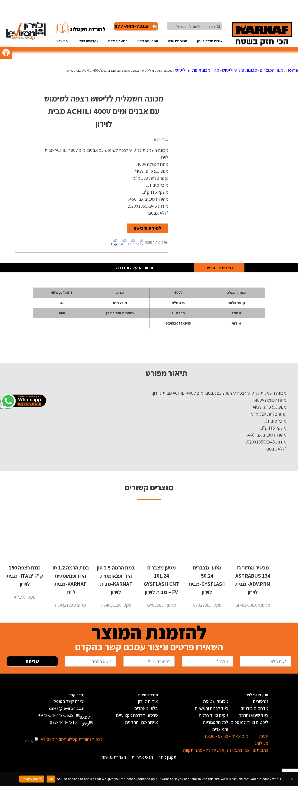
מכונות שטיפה (215, 701)
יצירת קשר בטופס (68, 701)
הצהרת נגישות (113, 757)
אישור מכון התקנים (141, 722)
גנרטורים (260, 701)
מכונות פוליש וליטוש (239, 70)
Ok (51, 779)
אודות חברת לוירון (209, 41)
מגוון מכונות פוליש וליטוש (197, 70)
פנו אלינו (61, 41)
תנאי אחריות (142, 757)
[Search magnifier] (218, 27)
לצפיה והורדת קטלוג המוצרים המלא (71, 739)
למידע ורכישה (147, 228)
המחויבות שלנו (147, 41)
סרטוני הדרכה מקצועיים (137, 715)
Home (292, 70)
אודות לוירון (148, 701)
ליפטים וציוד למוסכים (249, 722)
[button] (6, 53)
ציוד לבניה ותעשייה (211, 708)
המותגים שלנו (177, 41)
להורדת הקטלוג (87, 29)
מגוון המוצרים (271, 70)
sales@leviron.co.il (66, 708)
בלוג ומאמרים (146, 708)
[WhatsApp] (113, 243)
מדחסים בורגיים (254, 708)
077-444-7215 (131, 26)
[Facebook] (139, 243)
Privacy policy (32, 779)
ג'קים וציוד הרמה (213, 715)
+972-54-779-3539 (56, 715)
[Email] (122, 243)
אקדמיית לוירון (88, 41)
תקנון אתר (167, 757)
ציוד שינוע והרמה (253, 715)
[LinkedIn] (131, 243)
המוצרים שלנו (118, 41)
